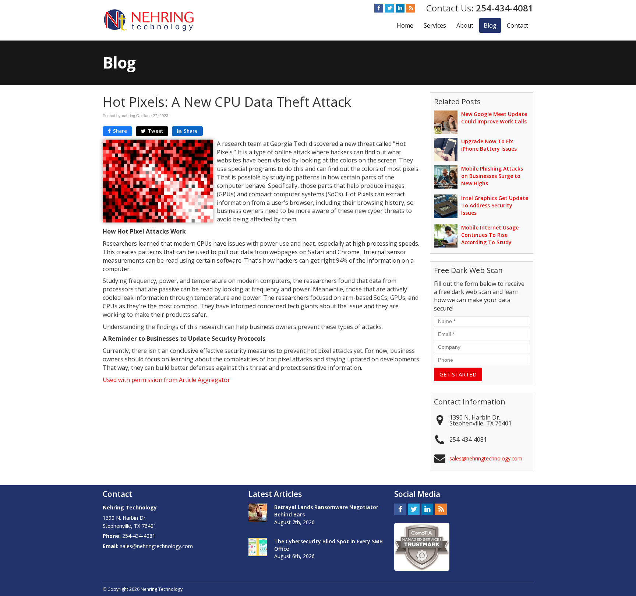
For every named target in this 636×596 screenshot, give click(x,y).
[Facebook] (378, 8)
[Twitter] (389, 8)
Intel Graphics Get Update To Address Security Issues (494, 205)
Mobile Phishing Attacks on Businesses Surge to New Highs (492, 176)
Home (405, 25)
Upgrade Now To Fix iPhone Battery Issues (489, 145)
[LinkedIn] (400, 8)
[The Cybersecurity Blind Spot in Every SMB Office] (257, 547)
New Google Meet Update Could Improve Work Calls (494, 118)
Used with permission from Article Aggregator (166, 380)
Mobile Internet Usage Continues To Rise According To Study (490, 235)
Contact (517, 25)
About (464, 25)
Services (435, 25)
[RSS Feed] (410, 8)
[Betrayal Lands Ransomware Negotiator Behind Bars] (257, 513)
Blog (490, 25)
